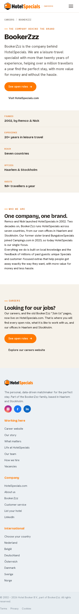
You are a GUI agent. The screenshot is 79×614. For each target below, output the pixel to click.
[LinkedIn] (27, 409)
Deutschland (12, 555)
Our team (10, 454)
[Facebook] (17, 409)
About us (9, 492)
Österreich (10, 561)
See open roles (18, 86)
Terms (3, 608)
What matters (12, 441)
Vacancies (10, 466)
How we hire (11, 460)
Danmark (10, 568)
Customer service (15, 505)
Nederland (10, 543)
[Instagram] (8, 409)
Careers (9, 19)
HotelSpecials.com (15, 486)
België (8, 549)
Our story (10, 435)
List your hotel (13, 511)
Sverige (8, 574)
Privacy (14, 608)
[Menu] (71, 6)
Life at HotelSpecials (17, 447)
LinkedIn (9, 517)
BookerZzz (11, 498)
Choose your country (17, 536)
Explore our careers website (26, 350)
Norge (8, 580)
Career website (13, 429)
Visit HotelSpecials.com (23, 98)
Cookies (26, 608)
